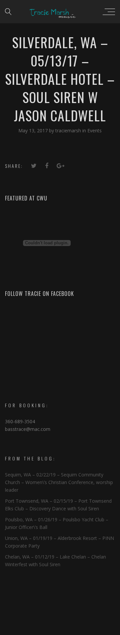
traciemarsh (68, 130)
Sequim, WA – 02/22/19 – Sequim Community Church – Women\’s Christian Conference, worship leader (59, 482)
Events (94, 130)
